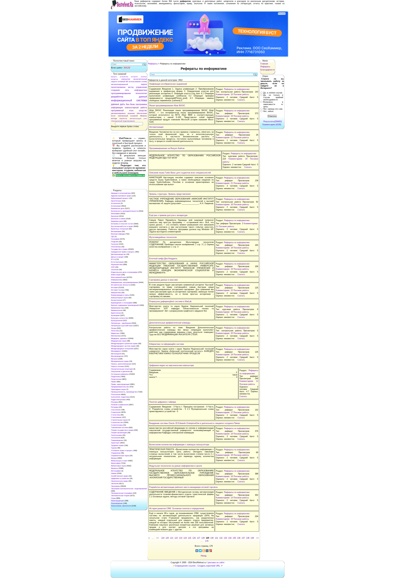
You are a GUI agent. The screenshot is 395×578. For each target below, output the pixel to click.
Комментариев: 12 (248, 381)
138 (247, 538)
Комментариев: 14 (224, 497)
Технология (115, 438)
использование (135, 81)
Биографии (115, 213)
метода (114, 118)
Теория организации (119, 433)
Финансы (114, 468)
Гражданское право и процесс (123, 252)
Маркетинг (115, 333)
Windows (143, 116)
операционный (116, 121)
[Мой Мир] (207, 550)
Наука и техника (117, 366)
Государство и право (119, 249)
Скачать (241, 100)
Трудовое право (117, 445)
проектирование (118, 87)
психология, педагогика (120, 397)
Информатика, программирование (124, 282)
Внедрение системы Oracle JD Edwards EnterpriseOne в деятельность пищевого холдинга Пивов (194, 423)
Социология (115, 412)
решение (131, 113)
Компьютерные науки (119, 298)
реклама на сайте (216, 562)
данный (143, 96)
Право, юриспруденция (120, 384)
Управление (116, 453)
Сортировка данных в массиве (163, 280)
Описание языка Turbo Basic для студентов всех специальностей (180, 173)
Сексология (115, 410)
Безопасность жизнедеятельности (124, 211)
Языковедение (117, 503)
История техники (117, 290)
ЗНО (113, 267)
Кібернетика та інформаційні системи (166, 344)
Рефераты (153, 64)
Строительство (117, 422)
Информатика (116, 280)
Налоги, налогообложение (121, 364)
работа (144, 107)
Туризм (114, 448)
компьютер (125, 79)
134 (229, 538)
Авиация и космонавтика (121, 193)
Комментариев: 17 (224, 412)
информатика (140, 90)
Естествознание (117, 262)
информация (117, 107)
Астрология (115, 203)
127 (198, 538)
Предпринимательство (120, 387)
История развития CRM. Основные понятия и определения (176, 508)
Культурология (117, 320)
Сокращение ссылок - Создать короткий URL (197, 565)
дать (122, 104)
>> (257, 538)
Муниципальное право (120, 361)
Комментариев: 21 (224, 183)
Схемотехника (117, 425)
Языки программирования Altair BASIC (167, 105)
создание (115, 90)
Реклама (114, 402)
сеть (127, 90)
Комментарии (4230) (271, 124)
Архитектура (116, 201)
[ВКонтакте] (196, 550)
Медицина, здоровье (119, 338)
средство (143, 110)
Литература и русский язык (122, 326)
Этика (113, 498)
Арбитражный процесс (120, 198)
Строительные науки (119, 420)
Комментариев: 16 (224, 94)
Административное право (121, 196)
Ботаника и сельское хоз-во (122, 224)
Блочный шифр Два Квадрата (163, 258)
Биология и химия (118, 219)
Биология (114, 216)
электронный (123, 116)
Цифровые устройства (120, 478)
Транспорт (115, 443)
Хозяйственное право (119, 476)
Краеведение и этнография (121, 303)
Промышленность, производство (124, 392)
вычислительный (140, 79)
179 (206, 541)
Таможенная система (119, 427)
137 (243, 538)
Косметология (116, 300)
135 (234, 538)
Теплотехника (116, 435)
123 (180, 538)
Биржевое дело (117, 221)
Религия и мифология (119, 405)
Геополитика (116, 247)
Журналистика (117, 264)
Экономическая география (121, 493)
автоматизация (135, 118)
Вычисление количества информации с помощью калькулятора (179, 444)
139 (252, 538)
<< (157, 538)
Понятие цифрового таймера (162, 402)
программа (141, 104)
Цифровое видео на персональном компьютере (171, 365)
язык (131, 110)
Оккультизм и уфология (120, 371)
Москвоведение (117, 356)
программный (117, 110)
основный (121, 81)
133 (225, 538)
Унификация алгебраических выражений (168, 84)
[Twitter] (200, 550)
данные (115, 104)
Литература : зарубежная (121, 323)
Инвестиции (116, 275)
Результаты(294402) (272, 121)
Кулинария (115, 315)
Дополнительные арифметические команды (169, 323)
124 (185, 538)
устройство (124, 76)
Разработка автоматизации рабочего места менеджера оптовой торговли (183, 487)
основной (134, 116)
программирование (121, 93)
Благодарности (267, 70)
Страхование (116, 417)
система (141, 100)
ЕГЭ (112, 259)
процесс (114, 76)
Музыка (114, 359)
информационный (121, 100)
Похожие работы (241, 94)
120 (167, 538)
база (132, 104)
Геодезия (114, 242)
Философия (115, 463)
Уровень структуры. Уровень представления (170, 194)
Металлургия (116, 354)
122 (176, 538)
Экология (114, 483)
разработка (117, 96)
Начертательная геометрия (122, 369)
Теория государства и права (122, 430)
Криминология (116, 310)
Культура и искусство (119, 318)
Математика (116, 336)
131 (216, 538)
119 (162, 538)
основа (144, 81)
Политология (116, 379)
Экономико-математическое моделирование (129, 489)
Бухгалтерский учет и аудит (122, 226)
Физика (114, 458)
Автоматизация (156, 127)
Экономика (115, 486)
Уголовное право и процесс (122, 450)
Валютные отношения (119, 229)
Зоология (114, 269)
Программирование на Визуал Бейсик (167, 148)
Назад (203, 556)
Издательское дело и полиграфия (124, 272)
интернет (134, 76)
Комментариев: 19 (224, 116)
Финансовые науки (118, 466)
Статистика (115, 415)
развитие (114, 79)
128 (203, 538)
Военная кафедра (118, 234)
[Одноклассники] (203, 550)
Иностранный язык (118, 277)
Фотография (116, 471)
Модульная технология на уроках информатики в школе (175, 466)
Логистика (115, 331)
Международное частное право (123, 346)
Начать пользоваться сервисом (130, 175)
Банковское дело (117, 208)
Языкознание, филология (121, 506)
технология (141, 93)
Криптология (116, 313)
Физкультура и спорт (119, 461)
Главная (264, 64)
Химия (113, 473)
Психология (115, 394)
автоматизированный (119, 84)
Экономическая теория (120, 495)
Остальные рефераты (120, 374)
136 (238, 538)
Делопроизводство (118, 254)
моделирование (129, 121)
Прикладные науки (118, 389)
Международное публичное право (124, 343)
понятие (144, 76)
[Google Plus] (210, 550)
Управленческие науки (120, 456)
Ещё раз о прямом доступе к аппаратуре (168, 215)
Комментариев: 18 (224, 204)
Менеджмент (116, 351)
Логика (113, 328)
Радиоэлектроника (118, 399)
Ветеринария (116, 231)
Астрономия (116, 206)
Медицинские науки (119, 341)
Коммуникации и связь (120, 295)
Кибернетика (116, 292)
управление (141, 87)
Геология (114, 244)
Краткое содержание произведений (125, 305)
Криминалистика (117, 308)
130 (212, 538)
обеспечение (142, 113)
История (114, 287)
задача (144, 84)
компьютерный (132, 107)
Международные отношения (122, 349)
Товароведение (117, 440)
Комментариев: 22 (224, 137)
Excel (113, 116)
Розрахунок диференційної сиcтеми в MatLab (170, 301)
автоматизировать (118, 113)
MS (127, 81)
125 (189, 538)
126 (194, 538)
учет (145, 118)
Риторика (114, 407)
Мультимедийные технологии (163, 237)
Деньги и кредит (117, 257)
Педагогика (115, 376)
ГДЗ (112, 236)
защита (114, 81)
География (115, 239)
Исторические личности (120, 285)
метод (130, 87)
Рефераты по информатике (236, 89)
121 (171, 538)
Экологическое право (119, 481)
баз (127, 104)
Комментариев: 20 (224, 333)
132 (220, 538)
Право (113, 382)
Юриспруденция (117, 501)
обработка (123, 118)
